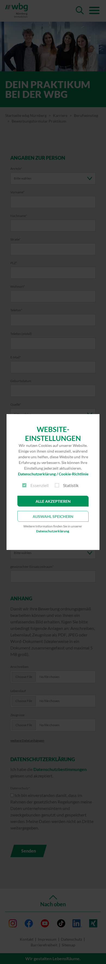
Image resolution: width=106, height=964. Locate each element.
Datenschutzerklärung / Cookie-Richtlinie (53, 474)
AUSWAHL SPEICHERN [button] (53, 516)
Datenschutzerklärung (52, 531)
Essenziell (39, 485)
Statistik (71, 485)
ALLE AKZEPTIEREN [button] (53, 501)
